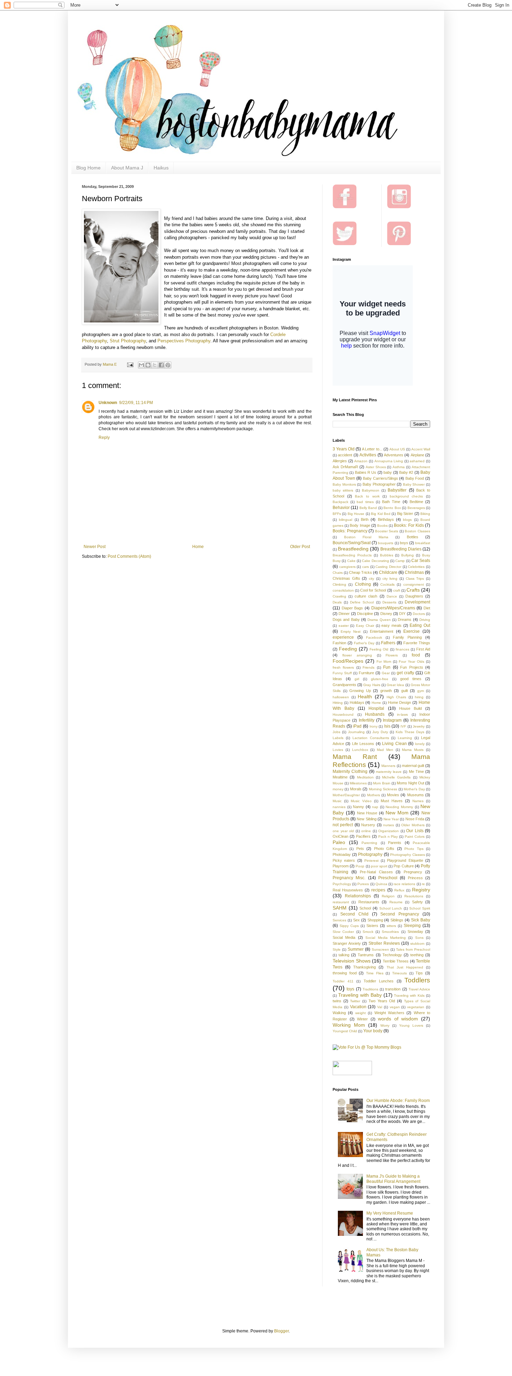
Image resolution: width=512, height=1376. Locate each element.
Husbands (375, 714)
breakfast (422, 543)
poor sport (379, 866)
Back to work (367, 496)
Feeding (348, 649)
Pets (360, 848)
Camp (400, 561)
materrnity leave (389, 772)
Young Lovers (411, 1025)
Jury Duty (380, 732)
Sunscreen (380, 949)
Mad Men (385, 750)
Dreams (404, 619)
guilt (404, 691)
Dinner (344, 613)
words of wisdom (398, 1018)
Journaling (356, 732)
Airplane (417, 455)
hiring (419, 697)
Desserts (389, 602)
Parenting (369, 843)
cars (365, 567)
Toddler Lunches (379, 981)
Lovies (338, 750)
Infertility (366, 720)
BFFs (337, 514)
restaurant (341, 902)
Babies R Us (366, 472)
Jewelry (419, 726)
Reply (104, 437)
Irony (374, 726)
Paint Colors (415, 836)
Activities (367, 455)
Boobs (382, 525)
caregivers (347, 567)
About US (397, 449)
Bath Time (391, 502)
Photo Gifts (384, 848)
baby (387, 472)
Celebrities (416, 567)
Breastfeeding (353, 549)
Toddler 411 (343, 981)
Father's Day (364, 643)
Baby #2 (406, 472)
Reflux (399, 890)
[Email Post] (129, 364)
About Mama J (127, 167)
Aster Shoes (376, 467)
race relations (404, 884)
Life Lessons (363, 744)
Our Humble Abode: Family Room (398, 1100)
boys (404, 543)
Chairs (338, 573)
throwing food (345, 973)
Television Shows (352, 961)
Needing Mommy (399, 807)
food (416, 655)
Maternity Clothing (350, 771)
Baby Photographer (379, 484)
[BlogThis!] (148, 365)
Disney (386, 613)
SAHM (340, 908)
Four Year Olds (411, 661)
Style (337, 949)
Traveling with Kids (409, 995)
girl (357, 679)
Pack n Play (388, 836)
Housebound (343, 714)
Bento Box (392, 508)
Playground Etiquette (405, 860)
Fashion (339, 643)
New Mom (397, 812)
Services (339, 920)
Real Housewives (348, 890)
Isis (387, 726)
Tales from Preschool (413, 949)
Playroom (341, 866)
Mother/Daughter (346, 795)
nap (375, 807)
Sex (356, 920)
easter (344, 626)
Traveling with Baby (360, 995)
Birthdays (386, 519)
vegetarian (415, 1007)
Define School (362, 602)
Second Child (354, 914)
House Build (410, 708)
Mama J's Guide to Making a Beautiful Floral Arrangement (393, 1179)
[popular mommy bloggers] (367, 1047)
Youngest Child (345, 1031)
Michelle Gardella (396, 777)
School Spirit (419, 908)
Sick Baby (420, 920)
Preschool (387, 877)
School (365, 908)
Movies (393, 795)
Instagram (392, 720)
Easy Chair (365, 626)
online (366, 831)
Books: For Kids (409, 525)
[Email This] (141, 365)
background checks (406, 496)
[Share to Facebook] (161, 365)
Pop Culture (403, 866)
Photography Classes (407, 855)
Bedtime (416, 502)
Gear (386, 673)
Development (417, 602)
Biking (425, 514)
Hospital (376, 708)
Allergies (340, 461)
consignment (413, 584)
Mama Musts (413, 750)
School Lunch (390, 908)
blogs (407, 520)
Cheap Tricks (360, 572)
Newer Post (95, 546)
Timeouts (399, 973)
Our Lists (415, 830)
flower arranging (357, 655)
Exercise (411, 631)
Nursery (368, 825)
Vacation (358, 1006)
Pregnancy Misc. (349, 877)
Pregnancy (413, 872)
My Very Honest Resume (389, 1213)
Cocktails (387, 584)
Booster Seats (386, 531)
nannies (339, 807)
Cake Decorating (375, 561)
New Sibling (366, 819)
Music (337, 801)
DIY (402, 613)
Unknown (108, 402)
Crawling (339, 596)
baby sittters (343, 490)
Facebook (374, 637)
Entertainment (381, 631)
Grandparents (344, 685)
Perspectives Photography (183, 340)
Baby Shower (414, 484)
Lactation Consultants (370, 738)
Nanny (358, 807)
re (423, 884)
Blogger (281, 1331)
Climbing (339, 584)
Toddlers (417, 980)
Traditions (370, 989)
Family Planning (407, 637)
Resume (396, 902)
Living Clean (394, 743)
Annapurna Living (388, 461)
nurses (388, 825)
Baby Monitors (344, 484)
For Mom (384, 661)
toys (350, 989)
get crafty (405, 672)
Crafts (413, 590)
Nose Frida (414, 819)
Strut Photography (128, 340)
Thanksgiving (364, 967)
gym (420, 691)
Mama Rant (355, 756)
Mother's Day (414, 789)
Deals (337, 602)
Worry (384, 1025)
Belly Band (368, 508)
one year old (343, 831)
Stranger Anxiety (347, 943)
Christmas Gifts (346, 578)
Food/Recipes (348, 661)
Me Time (416, 771)
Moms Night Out (410, 783)
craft (396, 590)
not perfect (343, 824)
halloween (341, 697)
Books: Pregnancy (350, 531)
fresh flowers (343, 667)
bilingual (345, 520)
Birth (365, 519)
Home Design (399, 702)
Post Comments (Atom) (129, 556)
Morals (356, 789)
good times (410, 679)
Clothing (363, 584)
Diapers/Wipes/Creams (393, 608)
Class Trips (415, 578)
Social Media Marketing (385, 938)
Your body (372, 1030)
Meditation (365, 777)
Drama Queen (378, 620)
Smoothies (390, 932)
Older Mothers (412, 825)
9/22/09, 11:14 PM (136, 402)
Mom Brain (381, 783)
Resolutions (413, 896)
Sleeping (412, 925)
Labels (338, 738)
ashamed (417, 461)
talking (344, 955)
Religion (388, 896)
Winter (362, 1019)
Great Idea (395, 685)
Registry (421, 889)
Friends (368, 667)
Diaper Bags (352, 608)
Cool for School (373, 590)
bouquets (385, 543)
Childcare (388, 572)
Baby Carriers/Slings (380, 478)
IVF (403, 726)
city (371, 578)
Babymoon (370, 490)
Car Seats (420, 560)
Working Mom (349, 1025)
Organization (388, 831)
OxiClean (340, 836)
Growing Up (360, 691)
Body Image (360, 525)
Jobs (336, 732)
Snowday (415, 931)
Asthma (399, 467)
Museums (415, 795)
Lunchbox (360, 750)
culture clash (366, 596)
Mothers (373, 795)
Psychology (342, 884)
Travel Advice (419, 989)
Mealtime (340, 777)
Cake (351, 561)
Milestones (358, 783)
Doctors (419, 614)
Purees (363, 884)
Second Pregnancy (399, 914)
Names (418, 801)
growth (386, 691)
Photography (370, 854)
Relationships (358, 896)
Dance (392, 596)
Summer (356, 949)
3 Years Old (344, 449)
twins (337, 1001)
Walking (339, 1013)
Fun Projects (411, 667)
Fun (386, 667)
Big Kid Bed (380, 514)
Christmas (414, 572)
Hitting (338, 703)
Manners (388, 766)
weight (360, 1013)
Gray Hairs (371, 685)
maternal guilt (413, 765)
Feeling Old (379, 649)
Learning (405, 738)
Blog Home (88, 167)
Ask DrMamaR (345, 467)
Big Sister (405, 513)
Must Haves (392, 801)
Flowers (392, 655)
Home (198, 546)
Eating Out (420, 625)
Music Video (361, 801)
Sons (419, 938)
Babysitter (397, 490)
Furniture (366, 673)
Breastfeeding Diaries (400, 549)
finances (402, 649)
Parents (394, 843)
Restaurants (368, 902)
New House (367, 813)
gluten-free (379, 679)
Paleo (339, 842)
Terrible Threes (396, 961)
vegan (395, 1007)
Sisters (372, 925)
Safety (417, 902)
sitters (391, 926)
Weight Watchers (389, 1013)
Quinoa (381, 884)
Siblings (396, 920)
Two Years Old (382, 1001)
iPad (357, 726)
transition (393, 989)
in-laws (402, 714)
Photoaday (342, 854)
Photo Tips (413, 849)
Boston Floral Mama (366, 537)
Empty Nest (351, 631)
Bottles (412, 537)
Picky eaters (344, 860)
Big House (356, 514)
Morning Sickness (383, 789)
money (338, 789)
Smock (368, 932)
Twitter (355, 1001)
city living (390, 578)
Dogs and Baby (346, 619)
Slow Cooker (343, 932)
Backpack (340, 502)
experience (343, 637)
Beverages (416, 508)
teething (417, 955)
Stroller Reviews (384, 943)
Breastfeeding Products (352, 555)
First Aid (423, 649)
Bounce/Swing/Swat (352, 542)
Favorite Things (416, 643)
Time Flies (374, 973)
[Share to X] (154, 365)
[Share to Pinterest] (167, 365)
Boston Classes (417, 531)
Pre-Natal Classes (376, 872)
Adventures (393, 455)
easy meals (391, 625)
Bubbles (386, 555)
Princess (415, 878)
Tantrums (366, 955)
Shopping (375, 920)
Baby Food (414, 478)
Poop (360, 866)
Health (365, 696)
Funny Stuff (342, 673)
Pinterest (371, 860)
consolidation (343, 590)
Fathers (388, 642)
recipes (378, 890)
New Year (391, 819)
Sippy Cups (349, 926)
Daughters (414, 596)
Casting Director (388, 567)
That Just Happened (405, 967)
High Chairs (396, 697)
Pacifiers (363, 836)
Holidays (357, 702)
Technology (392, 955)
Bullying (407, 555)
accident (345, 455)
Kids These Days (410, 732)
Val (379, 1007)
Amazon (360, 461)
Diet (427, 608)
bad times (365, 502)
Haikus (161, 167)
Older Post (300, 546)
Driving (424, 620)
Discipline (365, 613)
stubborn (417, 943)
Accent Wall (420, 449)
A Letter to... (372, 449)
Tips (419, 973)
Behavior (341, 507)
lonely (420, 744)
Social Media (344, 937)
